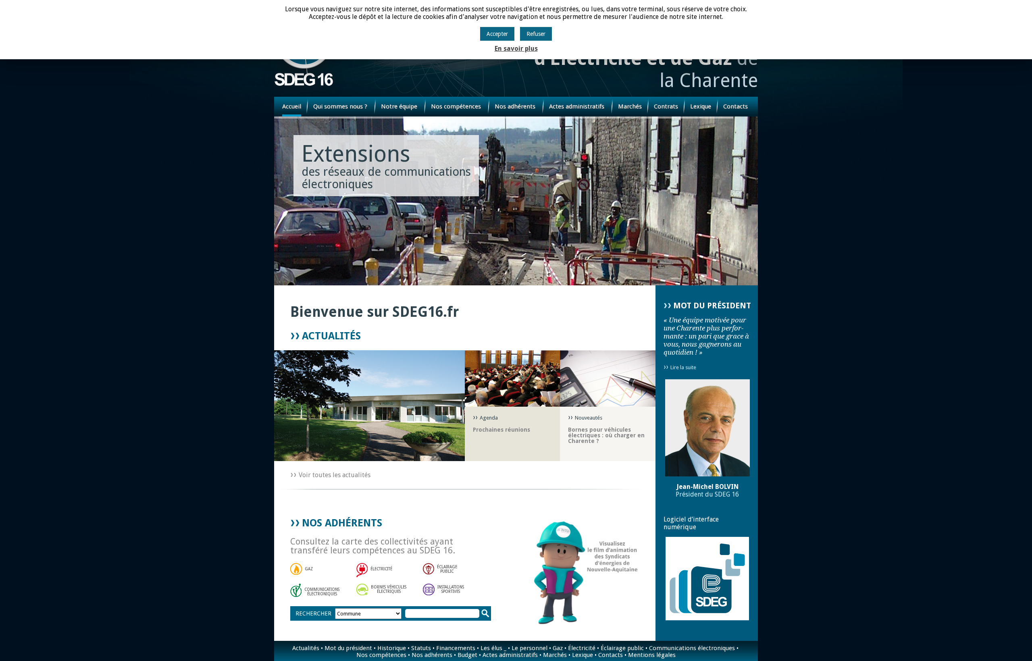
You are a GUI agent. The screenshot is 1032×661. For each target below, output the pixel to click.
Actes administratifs (576, 106)
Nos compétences (456, 106)
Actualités (305, 648)
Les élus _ (493, 648)
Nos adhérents (515, 106)
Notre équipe (399, 106)
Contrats (666, 106)
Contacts (735, 106)
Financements (455, 648)
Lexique (700, 106)
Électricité (581, 648)
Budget (467, 655)
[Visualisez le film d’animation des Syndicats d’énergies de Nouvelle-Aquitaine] (573, 571)
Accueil (291, 106)
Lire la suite (683, 367)
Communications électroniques (692, 648)
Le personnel (529, 648)
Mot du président (348, 648)
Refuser (535, 34)
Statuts (421, 648)
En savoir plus (516, 48)
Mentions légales (652, 655)
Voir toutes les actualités (334, 475)
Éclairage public (622, 648)
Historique (391, 648)
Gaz (558, 648)
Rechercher (313, 613)
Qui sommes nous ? (340, 106)
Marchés (630, 106)
